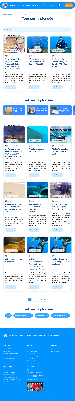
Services (19, 5)
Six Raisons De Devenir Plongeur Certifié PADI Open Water (60, 63)
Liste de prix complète (33, 349)
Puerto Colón (26, 398)
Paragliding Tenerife (8, 374)
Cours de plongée (32, 351)
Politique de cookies (9, 358)
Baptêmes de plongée (33, 356)
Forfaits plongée (31, 353)
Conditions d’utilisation (66, 398)
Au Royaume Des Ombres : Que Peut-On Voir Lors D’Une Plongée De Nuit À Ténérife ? (13, 154)
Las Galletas (18, 398)
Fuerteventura (42, 315)
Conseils (28, 5)
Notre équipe (7, 351)
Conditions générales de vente (11, 356)
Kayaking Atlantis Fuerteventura (12, 379)
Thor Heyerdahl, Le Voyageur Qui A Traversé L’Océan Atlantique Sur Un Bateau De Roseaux (13, 64)
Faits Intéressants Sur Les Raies (36, 150)
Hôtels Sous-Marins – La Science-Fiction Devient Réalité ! (37, 61)
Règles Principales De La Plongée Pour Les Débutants (60, 151)
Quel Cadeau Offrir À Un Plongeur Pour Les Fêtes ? (60, 261)
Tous (8, 315)
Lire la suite (10, 87)
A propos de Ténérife (23, 315)
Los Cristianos (9, 398)
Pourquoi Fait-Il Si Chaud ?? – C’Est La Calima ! (18, 110)
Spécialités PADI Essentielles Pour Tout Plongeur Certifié (36, 208)
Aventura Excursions (9, 372)
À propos (12, 5)
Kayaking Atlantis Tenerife (10, 370)
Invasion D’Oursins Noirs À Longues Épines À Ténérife (60, 206)
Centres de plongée (8, 349)
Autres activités (31, 360)
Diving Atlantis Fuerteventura (11, 382)
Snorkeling (30, 358)
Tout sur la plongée (60, 315)
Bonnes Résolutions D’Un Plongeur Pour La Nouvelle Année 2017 (13, 208)
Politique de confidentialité (10, 353)
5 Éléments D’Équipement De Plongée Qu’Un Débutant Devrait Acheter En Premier (37, 264)
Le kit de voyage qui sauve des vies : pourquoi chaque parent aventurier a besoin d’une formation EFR (41, 113)
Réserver (68, 5)
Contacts (35, 5)
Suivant (43, 299)
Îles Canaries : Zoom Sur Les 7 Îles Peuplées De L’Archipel (64, 111)
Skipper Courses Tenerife (10, 377)
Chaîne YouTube (55, 351)
